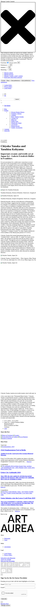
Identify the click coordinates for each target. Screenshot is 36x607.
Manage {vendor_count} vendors (13, 76)
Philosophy (7, 538)
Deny (8, 80)
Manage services (8, 74)
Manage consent (5, 605)
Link (5, 428)
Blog (5, 109)
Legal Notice (7, 88)
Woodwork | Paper (16, 123)
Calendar (6, 129)
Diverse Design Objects (17, 112)
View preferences (15, 80)
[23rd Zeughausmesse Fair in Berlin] (7, 446)
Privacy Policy (8, 86)
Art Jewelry (14, 124)
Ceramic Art (14, 118)
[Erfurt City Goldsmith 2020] (18, 469)
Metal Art (13, 120)
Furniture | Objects (16, 113)
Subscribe (7, 130)
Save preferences (26, 80)
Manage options (8, 73)
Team (5, 540)
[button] (18, 27)
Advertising (7, 547)
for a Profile (6, 559)
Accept (3, 80)
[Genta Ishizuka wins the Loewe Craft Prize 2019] (18, 494)
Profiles (6, 110)
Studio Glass (14, 121)
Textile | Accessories (16, 127)
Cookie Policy (8, 85)
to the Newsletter (8, 561)
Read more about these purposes (13, 77)
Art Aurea (7, 105)
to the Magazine (8, 558)
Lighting (13, 115)
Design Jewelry (15, 126)
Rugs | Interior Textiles (17, 117)
